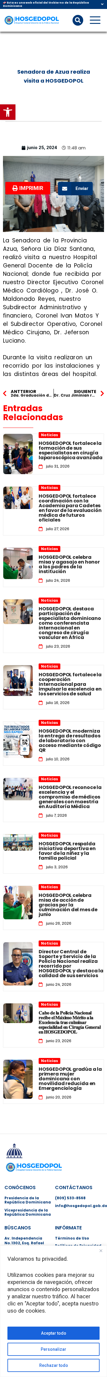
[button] (7, 112)
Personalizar (53, 1349)
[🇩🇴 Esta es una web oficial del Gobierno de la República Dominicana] (102, 4)
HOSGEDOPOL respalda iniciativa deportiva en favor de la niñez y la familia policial (67, 850)
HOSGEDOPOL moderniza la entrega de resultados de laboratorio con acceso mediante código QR (70, 741)
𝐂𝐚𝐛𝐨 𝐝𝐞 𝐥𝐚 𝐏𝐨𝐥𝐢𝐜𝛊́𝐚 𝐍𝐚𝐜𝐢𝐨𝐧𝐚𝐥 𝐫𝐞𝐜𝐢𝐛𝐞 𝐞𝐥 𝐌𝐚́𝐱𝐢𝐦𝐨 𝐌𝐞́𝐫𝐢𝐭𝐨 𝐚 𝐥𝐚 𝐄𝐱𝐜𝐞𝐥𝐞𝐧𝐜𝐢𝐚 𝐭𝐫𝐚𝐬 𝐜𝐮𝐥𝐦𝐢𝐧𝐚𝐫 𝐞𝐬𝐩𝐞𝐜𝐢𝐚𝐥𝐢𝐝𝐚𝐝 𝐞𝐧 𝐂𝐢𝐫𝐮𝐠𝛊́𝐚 (69, 1022)
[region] (53, 1311)
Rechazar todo (53, 1365)
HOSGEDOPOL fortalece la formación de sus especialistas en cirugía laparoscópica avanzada (71, 450)
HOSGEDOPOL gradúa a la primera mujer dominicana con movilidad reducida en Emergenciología (70, 1079)
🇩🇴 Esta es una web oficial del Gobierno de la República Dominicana (46, 4)
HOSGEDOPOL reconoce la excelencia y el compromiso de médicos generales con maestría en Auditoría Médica (70, 797)
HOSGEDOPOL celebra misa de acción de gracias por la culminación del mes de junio (68, 905)
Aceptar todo (53, 1333)
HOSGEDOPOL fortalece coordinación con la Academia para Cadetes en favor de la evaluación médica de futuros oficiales (70, 508)
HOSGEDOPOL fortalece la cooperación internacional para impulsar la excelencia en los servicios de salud (70, 684)
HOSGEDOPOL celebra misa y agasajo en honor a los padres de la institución (69, 564)
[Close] (100, 1250)
